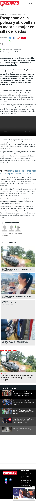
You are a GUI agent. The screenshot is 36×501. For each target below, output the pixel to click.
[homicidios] (11, 228)
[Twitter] (10, 38)
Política (28, 476)
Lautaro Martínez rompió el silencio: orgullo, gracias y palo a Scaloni (23, 411)
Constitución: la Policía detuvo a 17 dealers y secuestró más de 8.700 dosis (17, 303)
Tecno (28, 485)
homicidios (11, 233)
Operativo (5, 301)
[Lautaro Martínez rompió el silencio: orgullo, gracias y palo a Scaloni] (7, 411)
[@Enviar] (1, 44)
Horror (4, 295)
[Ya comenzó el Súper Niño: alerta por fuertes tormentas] (7, 429)
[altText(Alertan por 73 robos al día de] (18, 320)
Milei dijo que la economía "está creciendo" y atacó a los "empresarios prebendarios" (23, 420)
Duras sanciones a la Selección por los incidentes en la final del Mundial (23, 402)
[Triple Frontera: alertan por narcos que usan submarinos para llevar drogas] (18, 361)
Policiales (23, 480)
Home (23, 474)
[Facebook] (14, 38)
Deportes (28, 480)
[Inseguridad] (18, 228)
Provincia (28, 474)
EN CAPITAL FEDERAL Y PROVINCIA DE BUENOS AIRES (15, 341)
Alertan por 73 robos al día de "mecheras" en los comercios (15, 343)
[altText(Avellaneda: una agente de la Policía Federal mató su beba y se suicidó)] (18, 274)
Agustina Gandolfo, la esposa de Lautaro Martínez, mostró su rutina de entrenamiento (23, 393)
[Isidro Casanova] (5, 228)
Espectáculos (25, 483)
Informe (4, 268)
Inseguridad (18, 233)
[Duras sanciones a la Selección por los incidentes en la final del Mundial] (7, 402)
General (23, 485)
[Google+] (18, 38)
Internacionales (30, 483)
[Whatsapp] (10, 41)
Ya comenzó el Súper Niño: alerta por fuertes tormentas (22, 429)
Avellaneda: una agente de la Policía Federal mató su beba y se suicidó (16, 297)
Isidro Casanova (5, 234)
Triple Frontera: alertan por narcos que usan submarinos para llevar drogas (17, 270)
